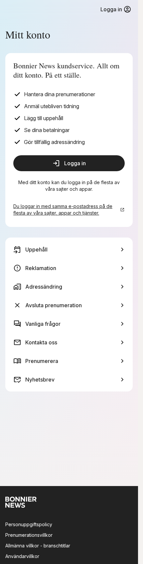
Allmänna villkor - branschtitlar (37, 545)
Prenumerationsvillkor (29, 535)
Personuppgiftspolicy (28, 524)
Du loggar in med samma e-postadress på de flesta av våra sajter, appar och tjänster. (62, 209)
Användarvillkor (22, 556)
